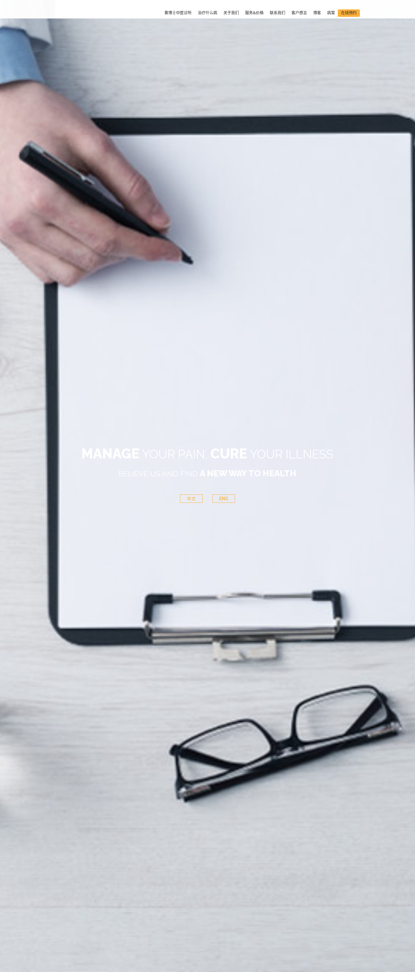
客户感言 (299, 13)
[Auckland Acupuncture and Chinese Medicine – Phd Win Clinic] (80, 14)
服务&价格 (254, 13)
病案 (331, 13)
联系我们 (277, 13)
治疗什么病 (207, 13)
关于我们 (231, 13)
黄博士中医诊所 (178, 13)
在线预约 (349, 13)
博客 (317, 13)
